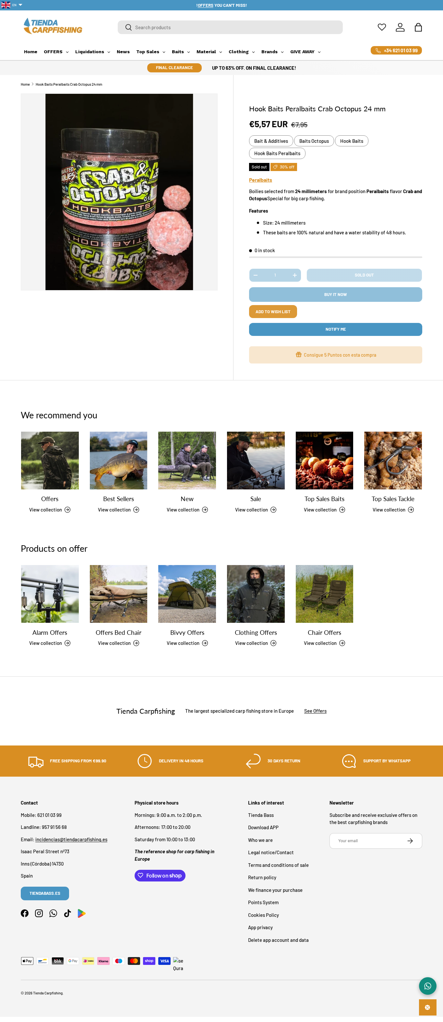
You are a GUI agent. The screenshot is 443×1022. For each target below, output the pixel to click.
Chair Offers (324, 632)
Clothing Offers (256, 632)
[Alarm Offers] (50, 594)
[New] (187, 460)
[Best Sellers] (119, 460)
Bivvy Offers (187, 632)
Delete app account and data (278, 939)
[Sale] (256, 460)
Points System (263, 902)
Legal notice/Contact (271, 852)
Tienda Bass (261, 815)
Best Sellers (118, 499)
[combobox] (230, 27)
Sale (255, 499)
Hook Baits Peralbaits (277, 153)
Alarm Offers (49, 632)
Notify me (336, 329)
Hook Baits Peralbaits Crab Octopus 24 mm (69, 84)
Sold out (364, 274)
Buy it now (335, 294)
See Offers (315, 711)
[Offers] (50, 460)
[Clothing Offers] (256, 594)
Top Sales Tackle (393, 499)
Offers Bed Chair (118, 632)
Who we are (260, 840)
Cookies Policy (263, 914)
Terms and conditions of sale (278, 865)
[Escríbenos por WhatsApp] (428, 986)
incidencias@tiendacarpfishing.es (71, 839)
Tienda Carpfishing (48, 993)
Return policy (262, 877)
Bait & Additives (271, 141)
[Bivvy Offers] (187, 594)
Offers (49, 499)
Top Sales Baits (324, 499)
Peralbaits (260, 180)
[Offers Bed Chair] (119, 594)
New (187, 499)
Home (25, 84)
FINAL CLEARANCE (174, 67)
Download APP (263, 827)
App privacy (260, 927)
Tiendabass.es (45, 893)
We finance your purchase (275, 890)
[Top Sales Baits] (324, 460)
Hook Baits (351, 141)
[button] (418, 27)
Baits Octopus (314, 141)
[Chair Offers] (324, 594)
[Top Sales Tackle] (393, 460)
